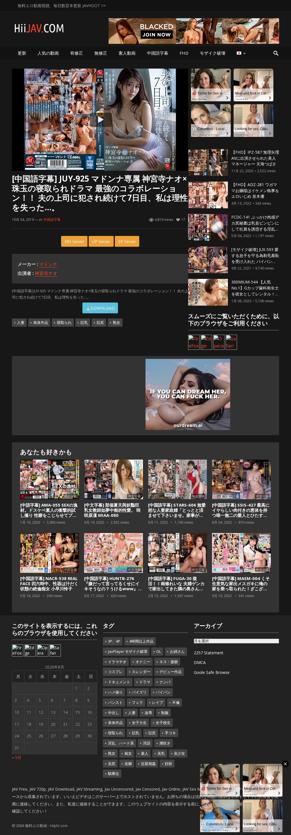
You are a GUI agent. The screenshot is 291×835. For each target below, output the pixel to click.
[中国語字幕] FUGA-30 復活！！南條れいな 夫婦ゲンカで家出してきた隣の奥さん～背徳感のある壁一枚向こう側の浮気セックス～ (176, 588)
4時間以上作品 (141, 641)
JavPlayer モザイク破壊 (127, 651)
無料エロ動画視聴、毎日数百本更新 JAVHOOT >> (62, 5)
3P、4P (114, 641)
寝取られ (64, 322)
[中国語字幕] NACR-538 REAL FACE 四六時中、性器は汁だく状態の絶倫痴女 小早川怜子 (49, 583)
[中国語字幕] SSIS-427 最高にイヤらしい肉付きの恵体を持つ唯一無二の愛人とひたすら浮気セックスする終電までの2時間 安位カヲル (241, 515)
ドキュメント (119, 681)
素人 (144, 753)
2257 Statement (208, 652)
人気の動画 (48, 53)
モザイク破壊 (212, 53)
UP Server (101, 241)
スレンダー (141, 671)
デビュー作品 (170, 671)
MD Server (74, 241)
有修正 (76, 53)
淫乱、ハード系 (121, 743)
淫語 (146, 743)
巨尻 (100, 322)
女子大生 (139, 722)
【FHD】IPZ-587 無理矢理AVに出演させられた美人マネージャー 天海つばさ (255, 158)
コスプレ (115, 671)
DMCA (200, 662)
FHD (184, 53)
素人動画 (127, 53)
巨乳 (84, 322)
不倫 (176, 702)
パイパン (163, 692)
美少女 (179, 753)
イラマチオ (117, 661)
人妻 (20, 322)
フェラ (137, 702)
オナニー (143, 661)
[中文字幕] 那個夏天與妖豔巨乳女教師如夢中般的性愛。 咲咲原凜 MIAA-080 (112, 510)
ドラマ (144, 681)
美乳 (161, 753)
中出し (113, 712)
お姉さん (177, 651)
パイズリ (139, 692)
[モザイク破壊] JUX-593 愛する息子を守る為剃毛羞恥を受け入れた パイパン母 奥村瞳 (255, 258)
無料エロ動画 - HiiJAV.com (46, 825)
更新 (22, 53)
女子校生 (163, 722)
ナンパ (165, 681)
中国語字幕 (157, 53)
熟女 (116, 322)
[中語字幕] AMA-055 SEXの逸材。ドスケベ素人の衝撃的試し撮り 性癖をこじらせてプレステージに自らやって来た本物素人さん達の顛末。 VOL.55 (49, 515)
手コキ (170, 732)
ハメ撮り (115, 692)
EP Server (127, 241)
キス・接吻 (168, 661)
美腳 (128, 763)
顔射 (168, 763)
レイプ (157, 702)
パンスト (115, 702)
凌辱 (148, 712)
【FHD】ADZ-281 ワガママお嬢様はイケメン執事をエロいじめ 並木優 (255, 190)
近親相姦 (148, 763)
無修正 (100, 53)
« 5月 (16, 757)
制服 (165, 712)
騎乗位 (113, 773)
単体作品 (40, 322)
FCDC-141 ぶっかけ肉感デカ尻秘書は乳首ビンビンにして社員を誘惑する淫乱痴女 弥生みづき (255, 225)
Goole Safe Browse (212, 672)
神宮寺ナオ (46, 273)
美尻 (111, 763)
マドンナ (48, 264)
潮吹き (165, 743)
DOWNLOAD (102, 308)
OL (158, 651)
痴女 (128, 753)
